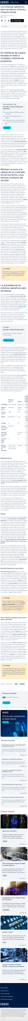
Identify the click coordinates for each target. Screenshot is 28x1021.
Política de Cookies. (21, 1016)
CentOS (3, 357)
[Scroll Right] (26, 424)
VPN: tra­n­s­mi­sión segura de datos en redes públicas (13, 864)
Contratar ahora (8, 340)
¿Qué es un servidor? (9, 831)
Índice (5, 26)
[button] (14, 723)
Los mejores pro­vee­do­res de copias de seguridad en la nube (12, 771)
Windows (22, 684)
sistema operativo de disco (17, 90)
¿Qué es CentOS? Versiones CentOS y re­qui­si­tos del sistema (13, 965)
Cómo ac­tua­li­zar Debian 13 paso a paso (12, 784)
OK (3, 1018)
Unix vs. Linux (13, 272)
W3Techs (24, 349)
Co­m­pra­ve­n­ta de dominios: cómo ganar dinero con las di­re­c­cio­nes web (13, 745)
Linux (16, 684)
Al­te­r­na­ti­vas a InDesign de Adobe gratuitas (13, 797)
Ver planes (7, 128)
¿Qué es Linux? (7, 932)
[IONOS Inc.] (14, 1004)
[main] (14, 359)
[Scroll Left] (1, 424)
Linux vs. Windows (22, 375)
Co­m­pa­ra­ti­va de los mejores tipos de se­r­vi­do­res (13, 899)
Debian (16, 356)
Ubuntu (11, 356)
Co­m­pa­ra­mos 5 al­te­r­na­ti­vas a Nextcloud (12, 759)
